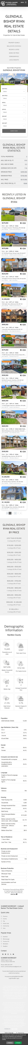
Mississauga (6, 939)
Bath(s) (4, 109)
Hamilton (5, 936)
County (5, 918)
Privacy (7, 976)
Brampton (5, 943)
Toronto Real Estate (7, 971)
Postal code (6, 923)
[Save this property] (25, 209)
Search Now (14, 131)
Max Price (4, 95)
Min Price (4, 88)
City (4, 921)
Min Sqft (4, 116)
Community (6, 926)
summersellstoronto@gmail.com (12, 966)
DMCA (16, 976)
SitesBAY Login (15, 978)
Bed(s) (3, 102)
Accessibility (12, 976)
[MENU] (25, 2)
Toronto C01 (6, 941)
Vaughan (5, 946)
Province (5, 916)
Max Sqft (4, 123)
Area (4, 928)
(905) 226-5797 (8, 964)
